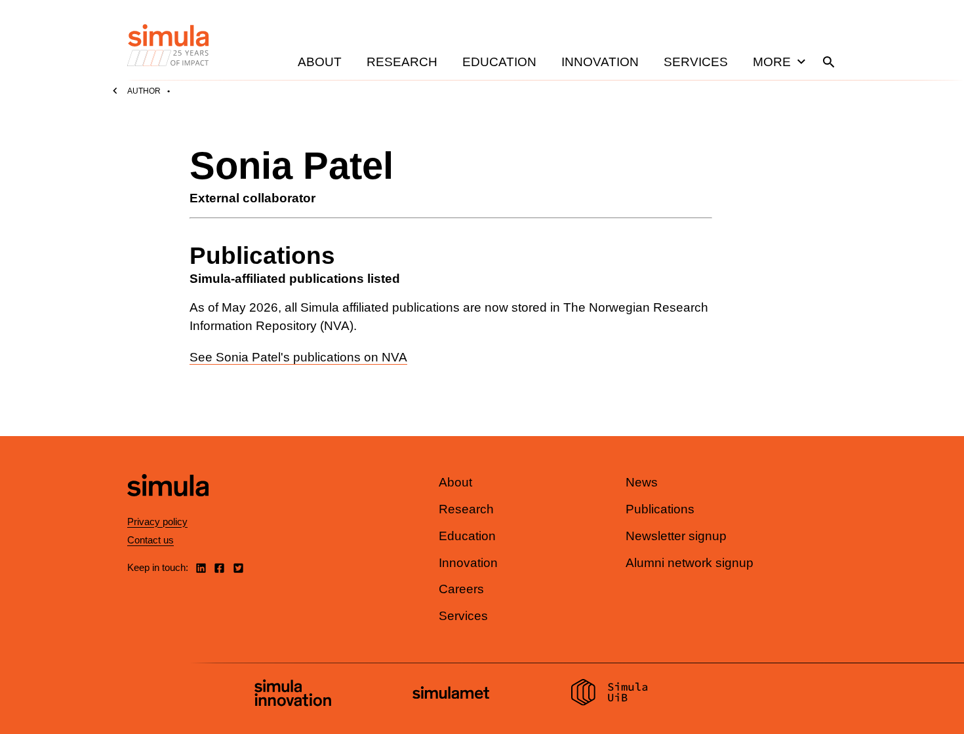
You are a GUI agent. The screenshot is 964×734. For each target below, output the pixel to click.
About (320, 62)
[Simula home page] (168, 508)
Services (696, 62)
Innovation (600, 62)
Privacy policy (157, 521)
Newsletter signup (676, 536)
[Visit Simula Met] (450, 694)
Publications (660, 509)
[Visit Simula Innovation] (292, 694)
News (642, 482)
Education (499, 62)
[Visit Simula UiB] (609, 694)
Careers (461, 589)
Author (144, 91)
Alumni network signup (689, 563)
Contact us (150, 539)
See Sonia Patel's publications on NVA (298, 357)
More (772, 62)
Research (402, 62)
